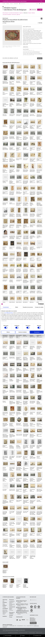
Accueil (4, 3)
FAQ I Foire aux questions (5, 601)
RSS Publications (33, 620)
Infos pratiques (5, 12)
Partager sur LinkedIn (40, 23)
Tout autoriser (37, 332)
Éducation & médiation (7, 14)
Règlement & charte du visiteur (5, 613)
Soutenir (11, 615)
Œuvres (41, 18)
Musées (29, 12)
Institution (33, 12)
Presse (11, 3)
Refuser (8, 332)
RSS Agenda (32, 617)
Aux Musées (5, 608)
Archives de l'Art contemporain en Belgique (12, 607)
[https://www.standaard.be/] (27, 620)
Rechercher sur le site (20, 4)
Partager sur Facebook (38, 23)
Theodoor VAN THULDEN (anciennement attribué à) (32, 54)
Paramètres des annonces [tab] (28, 307)
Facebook (31, 608)
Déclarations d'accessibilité (23, 632)
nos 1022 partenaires (8, 312)
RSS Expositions (33, 618)
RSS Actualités (32, 619)
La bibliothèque (12, 601)
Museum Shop (5, 610)
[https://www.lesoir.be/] (23, 619)
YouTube (35, 608)
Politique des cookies (39, 632)
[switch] (17, 328)
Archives (10, 605)
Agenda (21, 12)
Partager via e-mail (41, 23)
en (41, 3)
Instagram (38, 608)
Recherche (14, 14)
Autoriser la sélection (22, 332)
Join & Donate (33, 9)
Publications (11, 602)
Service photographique (12, 604)
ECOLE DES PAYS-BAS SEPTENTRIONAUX (31, 52)
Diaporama (40, 58)
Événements (16, 3)
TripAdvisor (31, 612)
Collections (25, 12)
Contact (7, 3)
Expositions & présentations (14, 12)
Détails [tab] (16, 307)
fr (39, 3)
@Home (18, 14)
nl (37, 3)
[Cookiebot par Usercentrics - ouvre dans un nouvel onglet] (39, 304)
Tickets (40, 9)
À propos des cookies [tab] (39, 307)
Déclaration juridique (32, 632)
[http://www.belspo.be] (17, 620)
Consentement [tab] (6, 307)
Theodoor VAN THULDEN (8, 576)
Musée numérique (11, 610)
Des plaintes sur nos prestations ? (13, 632)
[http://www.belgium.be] (20, 620)
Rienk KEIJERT (28, 50)
